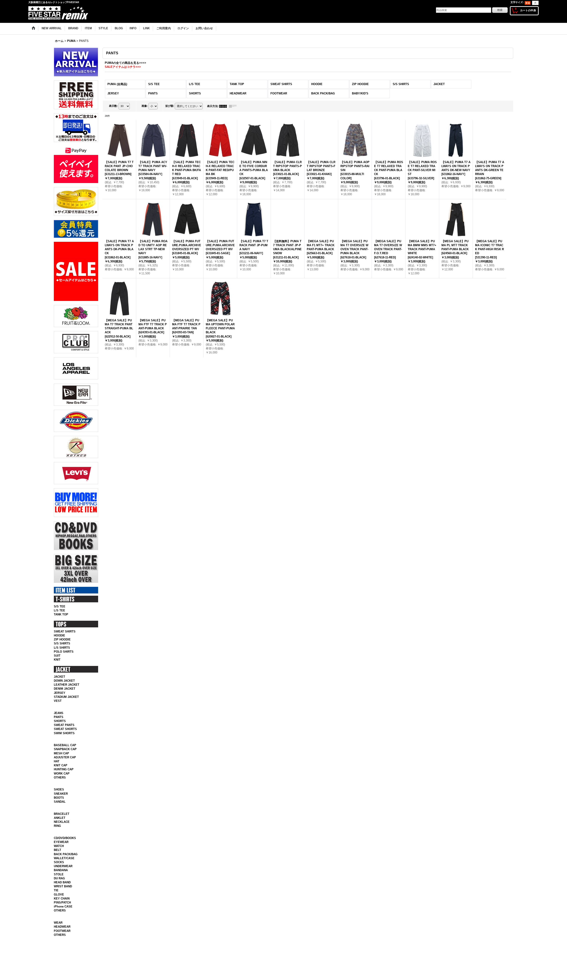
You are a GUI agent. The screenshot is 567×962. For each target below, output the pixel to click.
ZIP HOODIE (62, 639)
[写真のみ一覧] (224, 106)
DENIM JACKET (64, 688)
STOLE (59, 884)
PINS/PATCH (62, 912)
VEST (58, 700)
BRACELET (61, 823)
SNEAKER (61, 798)
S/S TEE (59, 606)
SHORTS (60, 726)
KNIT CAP (60, 770)
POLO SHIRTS (64, 651)
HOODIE (59, 635)
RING (57, 835)
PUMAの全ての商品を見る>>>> (125, 62)
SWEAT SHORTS (65, 734)
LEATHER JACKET (66, 684)
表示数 (113, 105)
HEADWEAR (62, 941)
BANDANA (61, 880)
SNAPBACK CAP (65, 754)
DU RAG (59, 888)
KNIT (57, 659)
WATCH (59, 855)
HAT (56, 766)
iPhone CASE (63, 916)
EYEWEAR (61, 851)
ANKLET (59, 827)
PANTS (58, 722)
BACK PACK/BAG (66, 863)
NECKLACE (62, 831)
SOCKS (59, 872)
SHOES (59, 794)
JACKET (59, 676)
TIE (56, 900)
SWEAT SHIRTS (65, 631)
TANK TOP (61, 614)
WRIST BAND (63, 896)
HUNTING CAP (64, 774)
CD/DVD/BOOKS (65, 847)
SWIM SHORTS (64, 738)
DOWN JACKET (64, 680)
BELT (57, 859)
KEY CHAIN (62, 908)
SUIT (57, 655)
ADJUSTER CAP (65, 762)
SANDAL (60, 806)
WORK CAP (62, 778)
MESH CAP (61, 758)
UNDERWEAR (63, 876)
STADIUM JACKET (66, 697)
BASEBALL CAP (65, 750)
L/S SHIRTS (62, 647)
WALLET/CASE (64, 867)
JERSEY (59, 693)
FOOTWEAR (62, 945)
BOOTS (59, 802)
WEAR (58, 937)
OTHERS (60, 782)
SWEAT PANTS (64, 730)
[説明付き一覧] (234, 106)
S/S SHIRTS (62, 643)
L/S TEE (59, 610)
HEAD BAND (62, 892)
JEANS (58, 717)
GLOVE (59, 904)
